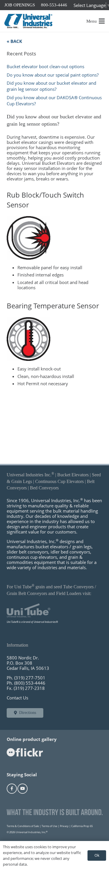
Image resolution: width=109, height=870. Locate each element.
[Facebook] (12, 789)
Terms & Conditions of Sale (23, 826)
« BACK (14, 41)
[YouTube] (22, 789)
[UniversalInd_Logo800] (28, 21)
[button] (95, 21)
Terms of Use (49, 826)
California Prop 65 (82, 826)
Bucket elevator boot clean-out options (45, 66)
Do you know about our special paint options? (53, 75)
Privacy (64, 826)
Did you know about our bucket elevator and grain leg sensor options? (51, 86)
